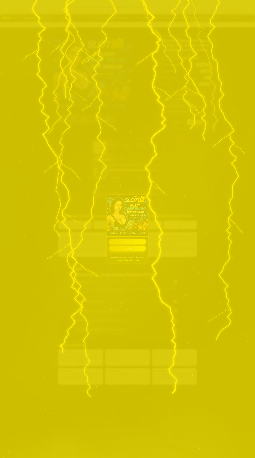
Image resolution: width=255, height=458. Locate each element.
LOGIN (128, 241)
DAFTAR (127, 248)
